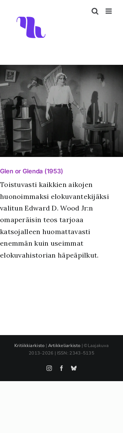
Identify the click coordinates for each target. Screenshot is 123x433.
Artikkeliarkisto (64, 346)
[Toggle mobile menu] (109, 11)
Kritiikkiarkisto (29, 346)
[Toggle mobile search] (95, 11)
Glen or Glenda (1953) (31, 171)
